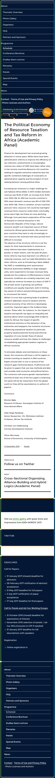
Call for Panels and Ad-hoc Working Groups (26, 608)
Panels (6, 72)
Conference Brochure (13, 53)
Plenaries (7, 66)
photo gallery (19, 519)
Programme (7, 43)
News (4, 91)
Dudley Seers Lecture (14, 59)
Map (5, 84)
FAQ (5, 31)
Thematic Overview (13, 12)
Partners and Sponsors (14, 37)
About (4, 6)
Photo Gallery (9, 18)
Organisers (8, 25)
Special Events (10, 78)
